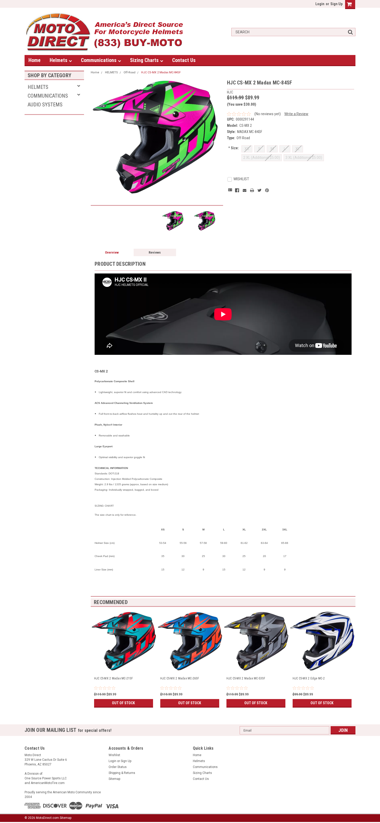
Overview (112, 252)
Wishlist (114, 755)
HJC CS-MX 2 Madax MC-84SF (161, 72)
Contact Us (184, 60)
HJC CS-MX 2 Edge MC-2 (309, 678)
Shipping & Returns (122, 773)
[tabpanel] (124, 658)
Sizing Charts (145, 60)
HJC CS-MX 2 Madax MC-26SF (179, 678)
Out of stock (123, 703)
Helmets (59, 60)
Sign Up (336, 4)
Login (319, 4)
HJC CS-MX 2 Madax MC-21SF (113, 678)
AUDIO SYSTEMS (45, 104)
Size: (233, 148)
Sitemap (114, 779)
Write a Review (296, 114)
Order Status (118, 767)
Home (34, 60)
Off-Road (129, 72)
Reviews (155, 252)
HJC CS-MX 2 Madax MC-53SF (245, 678)
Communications (99, 60)
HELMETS (38, 87)
